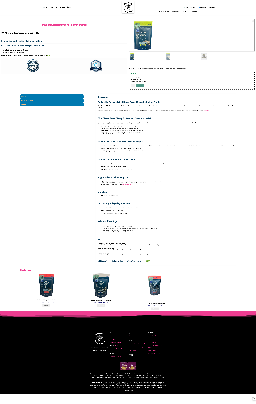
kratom (184, 68)
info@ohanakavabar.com (116, 335)
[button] (253, 21)
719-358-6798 (118, 345)
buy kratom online (171, 68)
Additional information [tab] (27, 100)
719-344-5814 (119, 348)
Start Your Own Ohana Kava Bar (136, 358)
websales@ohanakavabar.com (117, 342)
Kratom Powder (150, 68)
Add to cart (140, 85)
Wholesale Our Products (115, 356)
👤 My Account (202, 7)
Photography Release (153, 342)
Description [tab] (24, 96)
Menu (52, 7)
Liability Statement (152, 350)
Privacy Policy (151, 339)
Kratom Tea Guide (126, 184)
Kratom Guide (207, 110)
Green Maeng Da (157, 68)
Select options (46, 305)
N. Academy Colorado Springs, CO (137, 347)
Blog (69, 7)
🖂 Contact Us (211, 7)
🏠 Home (186, 7)
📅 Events (192, 7)
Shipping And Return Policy (154, 353)
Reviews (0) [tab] (24, 104)
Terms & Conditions (152, 335)
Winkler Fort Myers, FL (134, 350)
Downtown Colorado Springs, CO (137, 343)
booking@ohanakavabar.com (117, 339)
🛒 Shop (45, 7)
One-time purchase (136, 79)
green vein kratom (179, 68)
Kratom (162, 68)
